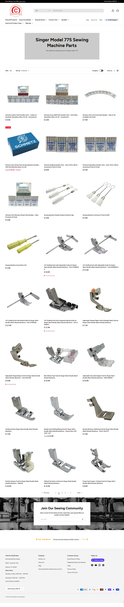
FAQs (100, 20)
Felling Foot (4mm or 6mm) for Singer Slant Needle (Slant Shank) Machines (60, 482)
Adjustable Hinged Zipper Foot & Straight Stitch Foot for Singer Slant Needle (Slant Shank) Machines (100, 321)
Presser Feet (53, 20)
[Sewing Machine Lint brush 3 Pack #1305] (101, 194)
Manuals (28, 23)
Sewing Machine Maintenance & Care (50, 569)
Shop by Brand (40, 20)
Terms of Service (72, 572)
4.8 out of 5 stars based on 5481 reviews (66, 539)
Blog (87, 20)
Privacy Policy (71, 569)
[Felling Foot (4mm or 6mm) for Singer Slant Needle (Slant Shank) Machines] (62, 460)
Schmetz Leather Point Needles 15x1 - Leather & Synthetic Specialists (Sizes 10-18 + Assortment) (21, 116)
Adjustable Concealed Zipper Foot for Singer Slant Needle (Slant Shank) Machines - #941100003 (99, 377)
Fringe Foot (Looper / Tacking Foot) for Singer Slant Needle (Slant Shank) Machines (99, 482)
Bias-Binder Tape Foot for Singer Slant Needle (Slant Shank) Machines (61, 377)
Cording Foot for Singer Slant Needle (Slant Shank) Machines (21, 430)
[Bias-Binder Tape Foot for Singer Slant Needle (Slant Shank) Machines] (62, 355)
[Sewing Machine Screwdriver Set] (23, 244)
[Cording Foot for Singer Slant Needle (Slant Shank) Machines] (23, 408)
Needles (64, 20)
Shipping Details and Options (76, 562)
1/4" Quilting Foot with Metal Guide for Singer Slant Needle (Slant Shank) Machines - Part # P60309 (21, 321)
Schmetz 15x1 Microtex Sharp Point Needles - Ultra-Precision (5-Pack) (22, 216)
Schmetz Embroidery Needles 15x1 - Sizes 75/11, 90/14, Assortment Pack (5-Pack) (100, 166)
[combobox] (69, 10)
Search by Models (25, 20)
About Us (94, 20)
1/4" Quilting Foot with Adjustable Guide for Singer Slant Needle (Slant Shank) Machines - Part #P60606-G (101, 266)
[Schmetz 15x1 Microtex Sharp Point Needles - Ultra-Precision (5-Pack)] (23, 194)
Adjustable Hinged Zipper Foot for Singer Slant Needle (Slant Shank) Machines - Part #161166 (22, 377)
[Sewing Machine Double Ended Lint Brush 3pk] (62, 194)
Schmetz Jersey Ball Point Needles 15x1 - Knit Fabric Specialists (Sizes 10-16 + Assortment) (61, 116)
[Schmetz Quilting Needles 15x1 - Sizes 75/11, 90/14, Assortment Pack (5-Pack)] (62, 144)
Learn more (22, 1)
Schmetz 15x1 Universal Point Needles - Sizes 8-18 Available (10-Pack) (99, 116)
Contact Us (41, 559)
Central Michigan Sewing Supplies (17, 596)
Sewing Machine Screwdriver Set (15, 265)
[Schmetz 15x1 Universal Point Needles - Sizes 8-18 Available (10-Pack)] (101, 94)
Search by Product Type (13, 23)
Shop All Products (11, 20)
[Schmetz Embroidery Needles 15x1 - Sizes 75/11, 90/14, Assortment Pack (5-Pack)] (101, 144)
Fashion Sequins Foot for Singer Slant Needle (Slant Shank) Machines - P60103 (21, 482)
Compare (95, 70)
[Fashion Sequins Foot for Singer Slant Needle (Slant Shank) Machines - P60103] (23, 460)
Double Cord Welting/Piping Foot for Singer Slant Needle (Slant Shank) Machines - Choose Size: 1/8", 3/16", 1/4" (60, 431)
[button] (117, 10)
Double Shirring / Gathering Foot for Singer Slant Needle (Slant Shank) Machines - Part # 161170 (100, 430)
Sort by (18, 70)
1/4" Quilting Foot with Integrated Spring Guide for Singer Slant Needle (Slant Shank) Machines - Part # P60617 (61, 322)
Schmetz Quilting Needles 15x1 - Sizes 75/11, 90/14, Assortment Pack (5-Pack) (61, 166)
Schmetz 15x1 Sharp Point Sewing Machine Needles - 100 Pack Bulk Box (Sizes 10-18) (22, 166)
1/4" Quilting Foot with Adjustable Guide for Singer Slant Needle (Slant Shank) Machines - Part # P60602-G (61, 267)
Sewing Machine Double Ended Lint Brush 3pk (59, 215)
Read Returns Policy (73, 559)
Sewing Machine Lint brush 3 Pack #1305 (96, 215)
